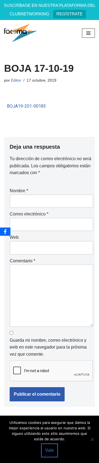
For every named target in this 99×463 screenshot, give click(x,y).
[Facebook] (5, 232)
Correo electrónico (29, 214)
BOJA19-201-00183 (26, 106)
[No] (92, 439)
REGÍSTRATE (69, 13)
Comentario (22, 260)
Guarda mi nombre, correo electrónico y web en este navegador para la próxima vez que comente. (48, 347)
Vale (49, 450)
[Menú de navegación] (88, 33)
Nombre (19, 190)
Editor (16, 80)
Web (14, 237)
